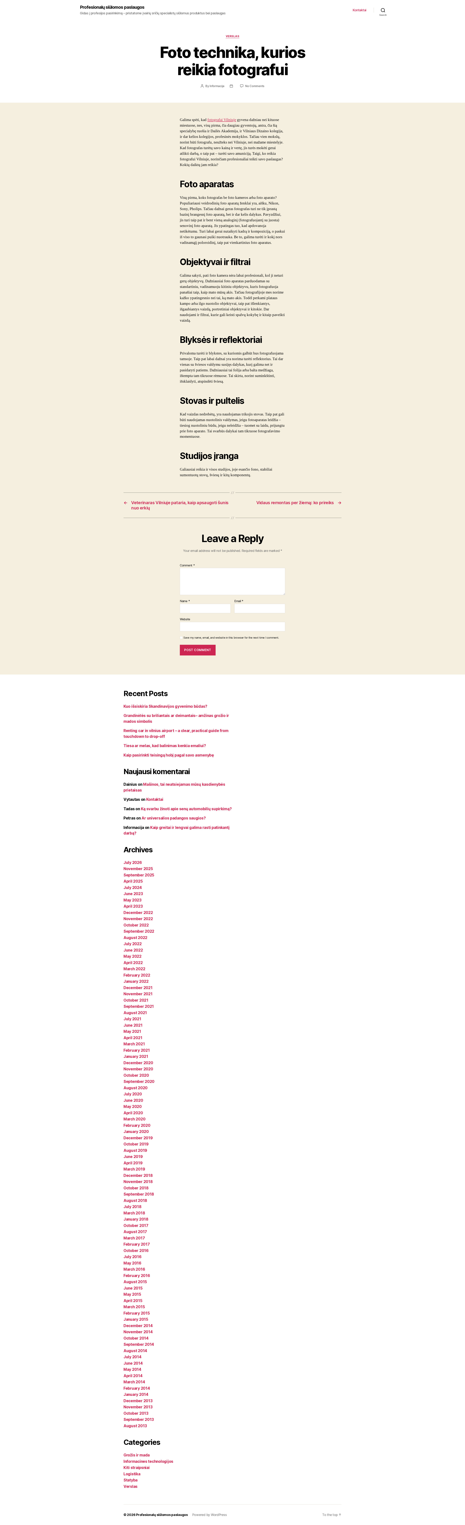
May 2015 (132, 1294)
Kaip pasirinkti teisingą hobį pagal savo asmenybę (169, 755)
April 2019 (133, 1163)
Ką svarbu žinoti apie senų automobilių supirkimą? (186, 809)
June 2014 (133, 1363)
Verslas (232, 36)
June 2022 (133, 950)
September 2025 (139, 875)
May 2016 (132, 1263)
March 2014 (134, 1382)
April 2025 (133, 881)
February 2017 (137, 1244)
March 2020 (134, 1119)
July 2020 (133, 1094)
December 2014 (138, 1325)
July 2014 (132, 1357)
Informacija (217, 86)
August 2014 (135, 1350)
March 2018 (134, 1213)
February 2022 (137, 975)
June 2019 (133, 1156)
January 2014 (136, 1394)
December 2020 (138, 1063)
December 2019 (138, 1138)
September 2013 (139, 1419)
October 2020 (136, 1075)
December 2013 (138, 1401)
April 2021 (133, 1038)
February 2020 (137, 1125)
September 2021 (139, 1006)
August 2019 (135, 1150)
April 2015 (133, 1300)
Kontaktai (359, 10)
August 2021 (135, 1012)
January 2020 (136, 1131)
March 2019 (134, 1169)
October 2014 (136, 1338)
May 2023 (132, 900)
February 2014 (137, 1388)
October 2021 (136, 1000)
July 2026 (133, 862)
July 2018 (132, 1206)
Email (238, 601)
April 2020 (133, 1113)
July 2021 (132, 1019)
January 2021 (136, 1056)
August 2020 (135, 1088)
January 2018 (136, 1219)
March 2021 (134, 1044)
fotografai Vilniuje (221, 119)
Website (185, 619)
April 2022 (133, 962)
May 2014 (132, 1369)
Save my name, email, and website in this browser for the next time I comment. (231, 637)
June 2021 (133, 1025)
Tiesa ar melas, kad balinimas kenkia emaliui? (165, 745)
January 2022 (136, 981)
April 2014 (133, 1376)
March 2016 (134, 1269)
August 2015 (135, 1282)
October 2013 (136, 1413)
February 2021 (137, 1050)
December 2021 (138, 987)
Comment (187, 565)
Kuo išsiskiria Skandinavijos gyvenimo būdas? (165, 706)
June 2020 (133, 1100)
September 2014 (139, 1344)
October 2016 (136, 1250)
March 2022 (134, 969)
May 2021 (132, 1031)
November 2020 (138, 1069)
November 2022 (138, 919)
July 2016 (132, 1257)
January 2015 (136, 1319)
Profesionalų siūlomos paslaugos (112, 7)
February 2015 (137, 1313)
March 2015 (134, 1307)
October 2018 (136, 1188)
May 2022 (132, 956)
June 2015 (133, 1288)
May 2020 (133, 1106)
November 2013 (138, 1407)
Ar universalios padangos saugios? (173, 818)
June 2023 (133, 893)
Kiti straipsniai (137, 1467)
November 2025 (138, 868)
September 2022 (139, 931)
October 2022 (136, 925)
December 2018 (138, 1175)
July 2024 (133, 887)
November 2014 (138, 1332)
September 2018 (139, 1194)
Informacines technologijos (148, 1461)
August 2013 (135, 1426)
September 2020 (139, 1081)
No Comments (254, 86)
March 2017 (134, 1238)
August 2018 (135, 1200)
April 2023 (133, 906)
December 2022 (138, 912)
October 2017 (136, 1225)
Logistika (132, 1474)
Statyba (131, 1480)
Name (185, 601)
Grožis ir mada (137, 1455)
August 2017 (135, 1231)
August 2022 (135, 937)
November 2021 (138, 994)
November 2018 (138, 1181)
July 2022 (133, 944)
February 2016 (137, 1275)
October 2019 (136, 1144)
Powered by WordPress (209, 1515)
